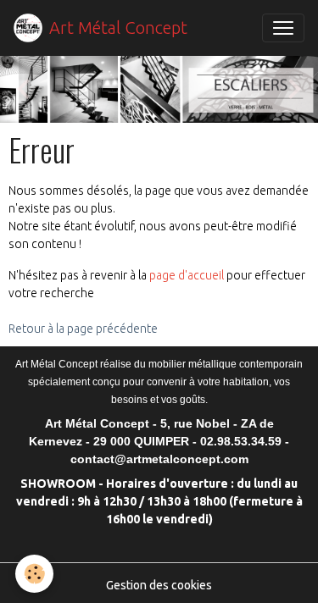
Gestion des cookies (159, 585)
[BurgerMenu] (283, 28)
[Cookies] (34, 574)
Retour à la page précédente (83, 328)
